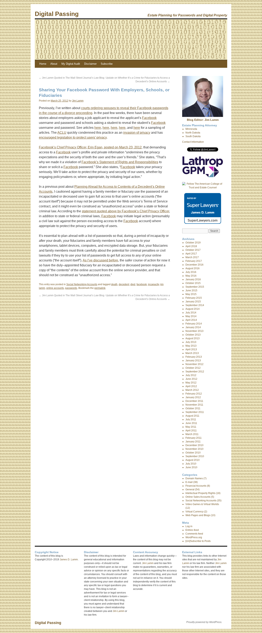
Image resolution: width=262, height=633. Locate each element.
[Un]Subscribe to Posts (198, 541)
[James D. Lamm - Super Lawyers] (202, 223)
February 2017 (193, 261)
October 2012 (193, 367)
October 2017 (193, 250)
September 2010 (194, 456)
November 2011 (194, 404)
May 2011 (190, 426)
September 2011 (194, 412)
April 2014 (191, 320)
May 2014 (190, 316)
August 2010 (192, 460)
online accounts (55, 288)
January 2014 (193, 327)
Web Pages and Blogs (197, 515)
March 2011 (192, 434)
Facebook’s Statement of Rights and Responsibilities (119, 162)
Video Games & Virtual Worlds (202, 504)
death (114, 284)
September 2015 (194, 286)
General (189, 489)
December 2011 (194, 401)
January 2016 (193, 279)
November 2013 (194, 331)
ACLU (61, 132)
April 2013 (191, 349)
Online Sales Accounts (197, 496)
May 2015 (190, 294)
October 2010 (193, 452)
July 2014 (190, 312)
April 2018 (191, 246)
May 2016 (190, 275)
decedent (124, 284)
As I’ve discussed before (100, 260)
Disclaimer (90, 63)
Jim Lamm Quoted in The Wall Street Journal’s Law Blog (71, 77)
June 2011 (191, 423)
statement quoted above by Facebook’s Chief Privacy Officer (125, 211)
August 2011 (192, 415)
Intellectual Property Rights (200, 493)
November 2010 (194, 449)
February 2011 (193, 437)
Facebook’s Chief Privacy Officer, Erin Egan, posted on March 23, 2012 (90, 147)
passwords (71, 288)
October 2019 (193, 242)
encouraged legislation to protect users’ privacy (73, 137)
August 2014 (192, 308)
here (97, 127)
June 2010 (191, 467)
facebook (142, 284)
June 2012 (191, 379)
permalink (99, 288)
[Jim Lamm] (202, 116)
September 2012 (194, 371)
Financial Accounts (195, 485)
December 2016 (194, 264)
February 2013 (193, 356)
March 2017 (192, 257)
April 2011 (191, 430)
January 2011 (193, 441)
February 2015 (193, 297)
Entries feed (192, 530)
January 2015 (193, 301)
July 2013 (190, 342)
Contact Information (193, 141)
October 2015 (193, 283)
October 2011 (192, 408)
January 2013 (193, 360)
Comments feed (194, 533)
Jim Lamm (78, 100)
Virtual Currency (194, 511)
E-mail (189, 482)
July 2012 (190, 375)
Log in (188, 526)
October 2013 (193, 334)
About (53, 63)
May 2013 (190, 345)
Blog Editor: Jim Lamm (203, 119)
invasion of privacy (136, 132)
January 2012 (193, 397)
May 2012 (190, 382)
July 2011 (190, 419)
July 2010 (190, 463)
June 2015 (191, 290)
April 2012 (191, 386)
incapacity (153, 284)
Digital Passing (57, 13)
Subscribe (107, 63)
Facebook (149, 118)
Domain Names (194, 478)
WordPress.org (193, 537)
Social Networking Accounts (81, 284)
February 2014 (193, 323)
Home (42, 63)
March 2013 (192, 353)
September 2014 (194, 305)
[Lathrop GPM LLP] (202, 176)
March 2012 (192, 390)
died (132, 284)
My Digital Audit (70, 63)
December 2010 (194, 445)
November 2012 (194, 364)
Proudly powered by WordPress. (204, 622)
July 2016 (190, 272)
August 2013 (192, 338)
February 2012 (193, 393)
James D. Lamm (69, 559)
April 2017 (191, 253)
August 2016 (192, 268)
